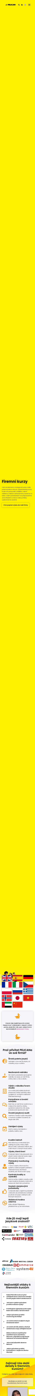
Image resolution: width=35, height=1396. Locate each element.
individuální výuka (22, 1029)
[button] (29, 4)
